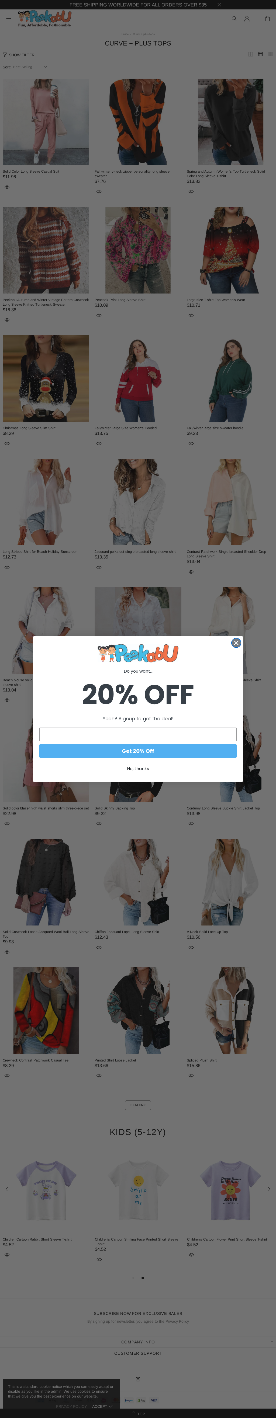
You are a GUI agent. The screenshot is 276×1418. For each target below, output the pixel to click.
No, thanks (138, 769)
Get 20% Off (138, 751)
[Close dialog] (236, 643)
